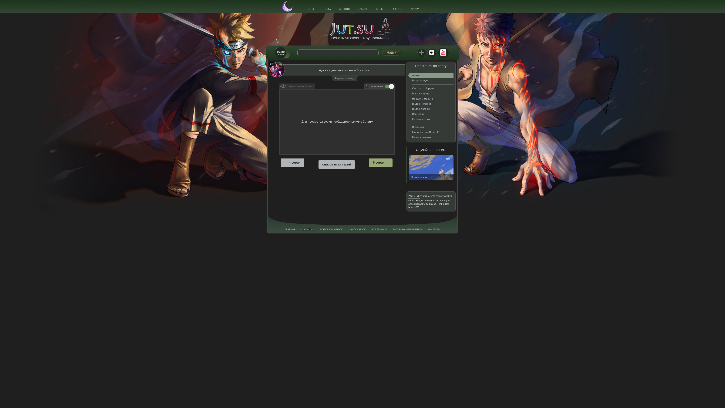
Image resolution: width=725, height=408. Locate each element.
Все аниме (308, 229)
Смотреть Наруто (423, 88)
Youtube (443, 52)
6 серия (379, 162)
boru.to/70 (413, 207)
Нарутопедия (420, 80)
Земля (362, 9)
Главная (290, 229)
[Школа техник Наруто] (362, 29)
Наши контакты (421, 137)
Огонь (397, 9)
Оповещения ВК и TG (425, 132)
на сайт (280, 53)
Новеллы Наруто (422, 98)
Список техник (421, 119)
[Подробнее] (367, 86)
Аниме (416, 75)
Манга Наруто (421, 93)
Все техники (379, 229)
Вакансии (418, 126)
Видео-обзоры (421, 108)
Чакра (415, 9)
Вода (327, 9)
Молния (345, 9)
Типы (310, 9)
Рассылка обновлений (407, 229)
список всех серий (336, 164)
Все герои (418, 113)
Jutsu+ (421, 52)
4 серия (295, 162)
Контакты (434, 229)
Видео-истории (421, 103)
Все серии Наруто (331, 229)
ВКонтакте (431, 52)
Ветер (380, 9)
